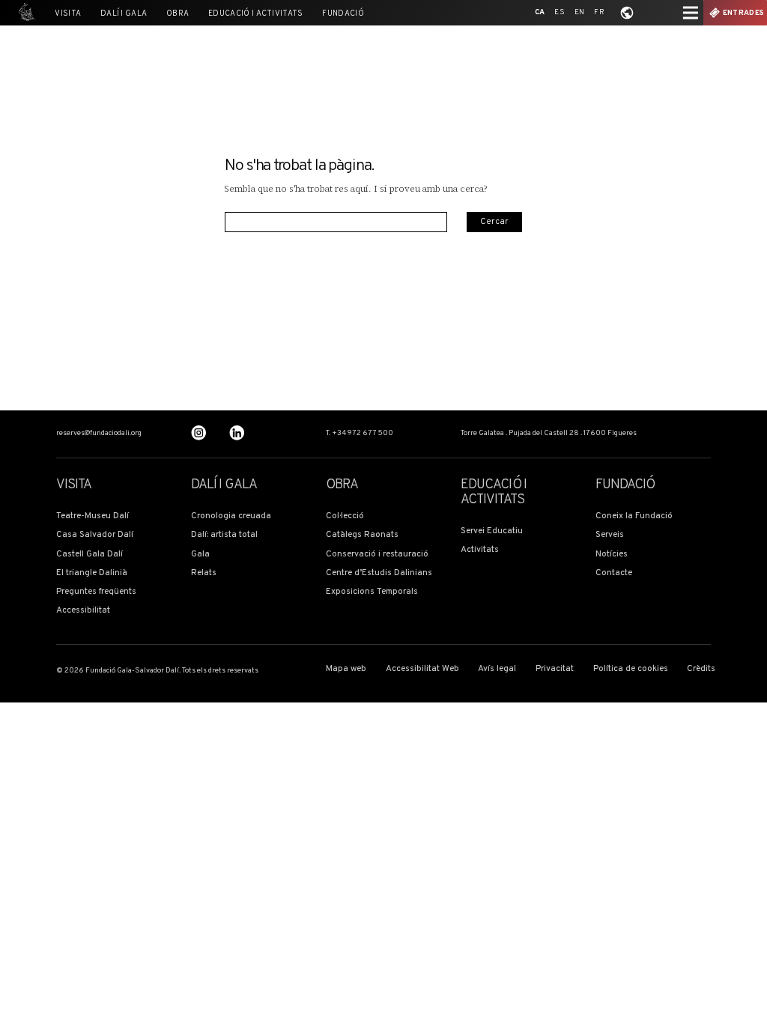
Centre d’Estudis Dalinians (379, 573)
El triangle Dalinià (91, 573)
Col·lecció (345, 516)
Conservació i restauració (377, 554)
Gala (200, 554)
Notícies (611, 554)
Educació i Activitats (255, 14)
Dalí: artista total (224, 535)
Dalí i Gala (123, 14)
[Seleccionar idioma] (627, 12)
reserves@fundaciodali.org (99, 433)
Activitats (480, 550)
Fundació (343, 14)
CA (540, 12)
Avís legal (497, 669)
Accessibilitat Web (422, 669)
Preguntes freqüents (96, 592)
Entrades (743, 13)
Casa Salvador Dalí (94, 535)
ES (559, 12)
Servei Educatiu (492, 531)
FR (599, 12)
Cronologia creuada (231, 516)
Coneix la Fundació (634, 516)
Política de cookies (630, 669)
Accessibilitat (83, 611)
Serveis (609, 535)
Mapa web (346, 669)
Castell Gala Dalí (89, 554)
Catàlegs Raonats (362, 535)
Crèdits (701, 669)
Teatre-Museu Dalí (92, 516)
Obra (177, 14)
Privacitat (555, 669)
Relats (203, 573)
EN (580, 12)
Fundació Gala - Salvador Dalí (24, 12)
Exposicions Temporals (372, 592)
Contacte (613, 573)
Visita (68, 14)
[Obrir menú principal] (690, 12)
